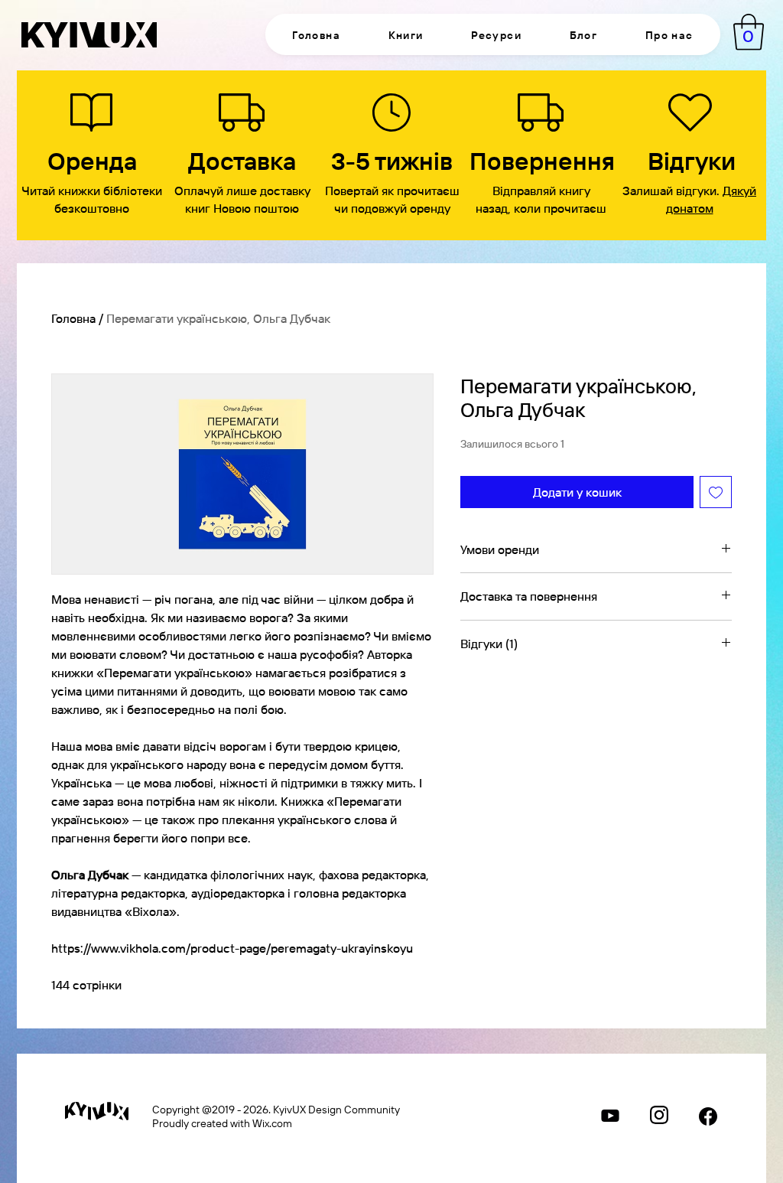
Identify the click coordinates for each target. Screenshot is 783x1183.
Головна (73, 318)
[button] (405, 34)
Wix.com (272, 1122)
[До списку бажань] (716, 492)
